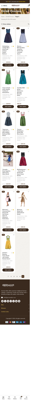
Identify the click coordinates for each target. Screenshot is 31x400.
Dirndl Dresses (10, 16)
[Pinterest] (8, 301)
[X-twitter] (5, 301)
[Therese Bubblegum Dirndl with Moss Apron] (23, 119)
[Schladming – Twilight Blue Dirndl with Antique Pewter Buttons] (8, 36)
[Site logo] (15, 5)
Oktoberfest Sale (6, 58)
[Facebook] (2, 301)
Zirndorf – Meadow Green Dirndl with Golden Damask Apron (6, 255)
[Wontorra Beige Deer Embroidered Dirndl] (23, 199)
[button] (8, 65)
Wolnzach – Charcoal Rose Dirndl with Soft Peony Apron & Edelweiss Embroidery (6, 214)
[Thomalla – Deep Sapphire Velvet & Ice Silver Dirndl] (8, 159)
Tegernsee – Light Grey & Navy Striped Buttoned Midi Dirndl (6, 132)
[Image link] (8, 285)
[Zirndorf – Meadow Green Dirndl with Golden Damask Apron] (8, 242)
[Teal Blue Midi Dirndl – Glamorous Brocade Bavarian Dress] (23, 77)
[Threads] (13, 301)
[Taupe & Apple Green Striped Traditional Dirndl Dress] (8, 77)
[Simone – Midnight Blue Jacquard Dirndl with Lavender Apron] (23, 36)
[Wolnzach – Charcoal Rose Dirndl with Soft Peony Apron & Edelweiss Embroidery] (8, 199)
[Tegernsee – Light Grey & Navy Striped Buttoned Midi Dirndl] (8, 119)
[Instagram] (11, 301)
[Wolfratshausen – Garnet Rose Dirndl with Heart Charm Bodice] (23, 159)
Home (2, 16)
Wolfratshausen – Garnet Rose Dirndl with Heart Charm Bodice (21, 172)
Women (4, 60)
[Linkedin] (19, 301)
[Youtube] (16, 301)
